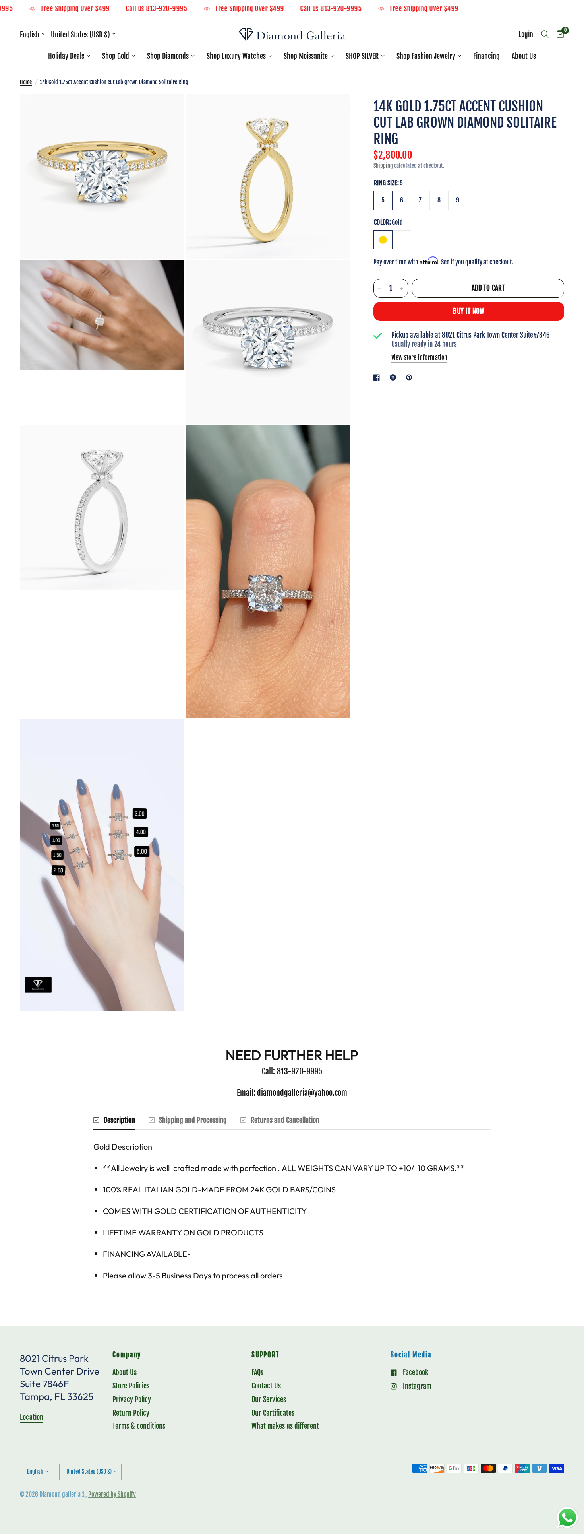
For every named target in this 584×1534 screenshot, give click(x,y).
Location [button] (31, 1417)
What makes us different (285, 1425)
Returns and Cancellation (285, 1120)
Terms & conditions (138, 1425)
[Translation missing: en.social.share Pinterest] (411, 377)
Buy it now (468, 311)
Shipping (383, 165)
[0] (558, 34)
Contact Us (266, 1385)
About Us (524, 56)
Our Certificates (272, 1412)
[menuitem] (69, 56)
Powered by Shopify (112, 1494)
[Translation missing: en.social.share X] (394, 377)
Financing (486, 56)
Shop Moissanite (306, 56)
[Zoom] (167, 110)
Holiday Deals (66, 56)
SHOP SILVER (362, 56)
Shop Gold (115, 56)
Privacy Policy (131, 1399)
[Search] (545, 34)
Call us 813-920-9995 (184, 9)
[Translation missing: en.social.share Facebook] (378, 377)
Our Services (268, 1399)
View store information (419, 357)
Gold (383, 239)
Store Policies (130, 1385)
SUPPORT (265, 1355)
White (401, 239)
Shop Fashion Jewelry (425, 56)
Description (119, 1120)
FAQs (257, 1372)
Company (126, 1355)
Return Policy (130, 1412)
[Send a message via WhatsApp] (567, 1517)
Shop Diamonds (168, 56)
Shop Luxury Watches (236, 56)
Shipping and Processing (193, 1120)
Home (26, 82)
